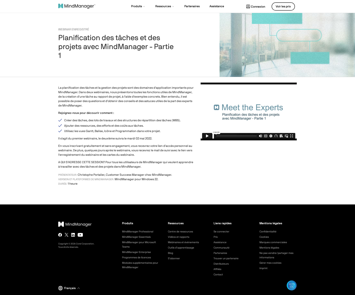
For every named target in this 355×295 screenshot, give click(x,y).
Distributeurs (221, 264)
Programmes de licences (136, 257)
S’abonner (174, 258)
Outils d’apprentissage (181, 247)
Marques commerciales (273, 242)
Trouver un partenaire (226, 258)
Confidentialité (267, 231)
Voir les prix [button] (283, 6)
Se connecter (221, 231)
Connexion (258, 6)
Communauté (221, 247)
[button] (138, 6)
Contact (218, 274)
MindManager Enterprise (136, 252)
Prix (216, 237)
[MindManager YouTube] (80, 235)
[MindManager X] (66, 235)
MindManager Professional (137, 231)
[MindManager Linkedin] (73, 235)
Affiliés (217, 269)
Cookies (264, 237)
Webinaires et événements (183, 242)
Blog (170, 253)
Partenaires (220, 253)
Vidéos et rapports (178, 237)
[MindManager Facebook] (60, 235)
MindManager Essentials (136, 237)
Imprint (263, 268)
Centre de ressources (180, 231)
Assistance (220, 242)
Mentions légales (269, 247)
